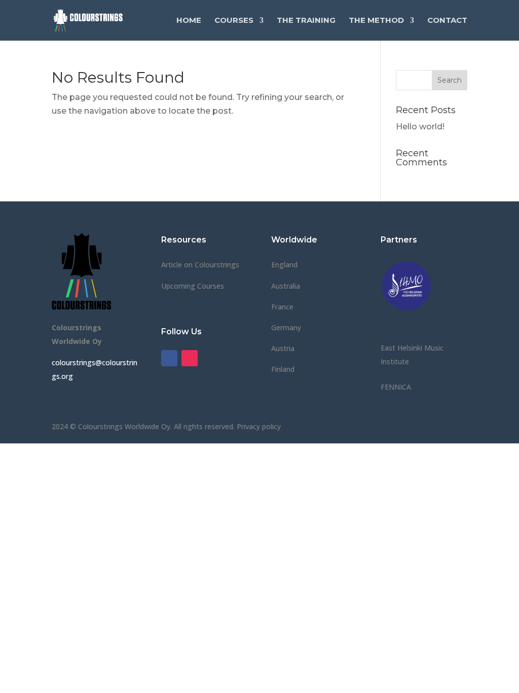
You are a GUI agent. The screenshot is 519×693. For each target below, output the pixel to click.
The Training (306, 21)
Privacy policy (259, 426)
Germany (286, 327)
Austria (282, 348)
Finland (282, 369)
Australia (285, 286)
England (284, 264)
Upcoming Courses (192, 286)
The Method (376, 21)
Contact (447, 21)
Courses (233, 21)
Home (188, 21)
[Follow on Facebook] (169, 358)
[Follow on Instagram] (189, 358)
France (282, 306)
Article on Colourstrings (200, 264)
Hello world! (420, 126)
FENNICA (396, 387)
